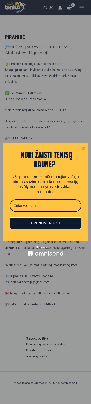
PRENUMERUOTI (45, 223)
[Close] (83, 148)
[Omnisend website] (45, 251)
